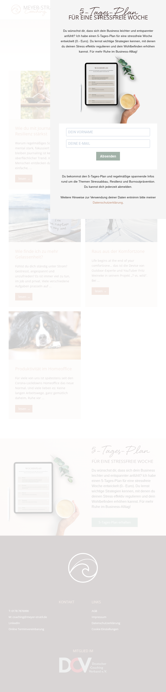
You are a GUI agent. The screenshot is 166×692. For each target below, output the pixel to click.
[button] (160, 36)
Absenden (108, 156)
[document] (83, 346)
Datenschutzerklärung (108, 202)
